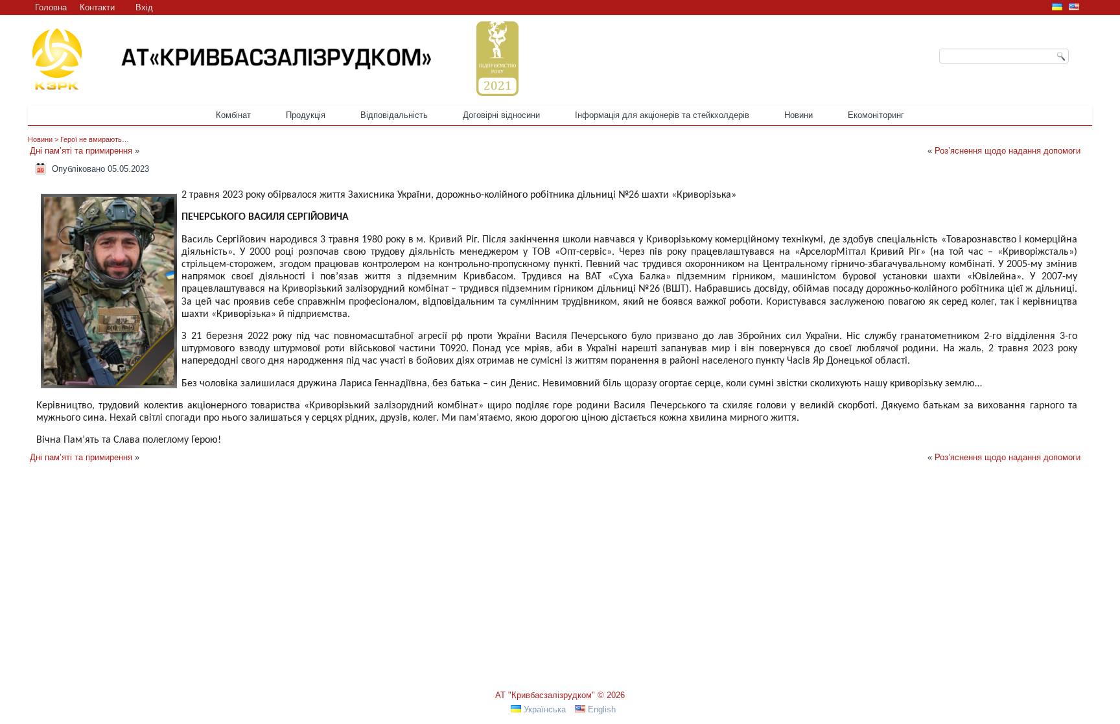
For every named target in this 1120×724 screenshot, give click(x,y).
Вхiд (144, 7)
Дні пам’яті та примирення (81, 151)
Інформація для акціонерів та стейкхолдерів (662, 115)
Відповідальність (394, 115)
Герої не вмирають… (94, 139)
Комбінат (233, 115)
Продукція (305, 115)
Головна (51, 7)
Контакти (97, 7)
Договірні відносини (501, 115)
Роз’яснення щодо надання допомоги (1007, 151)
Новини (798, 115)
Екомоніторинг (876, 115)
